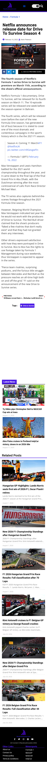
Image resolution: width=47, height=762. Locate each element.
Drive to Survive (28, 306)
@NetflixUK (13, 146)
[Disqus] (23, 342)
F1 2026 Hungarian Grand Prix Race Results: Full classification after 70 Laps (21, 578)
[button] (24, 6)
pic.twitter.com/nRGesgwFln (22, 149)
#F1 (40, 143)
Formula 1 (15, 17)
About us (6, 749)
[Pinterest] (28, 739)
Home (5, 17)
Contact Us (7, 753)
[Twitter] (19, 739)
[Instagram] (23, 739)
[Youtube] (32, 739)
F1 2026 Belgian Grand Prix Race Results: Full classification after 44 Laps (21, 709)
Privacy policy (8, 756)
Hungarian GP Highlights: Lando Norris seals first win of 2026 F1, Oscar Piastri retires (23, 489)
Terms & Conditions (10, 759)
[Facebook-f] (15, 739)
